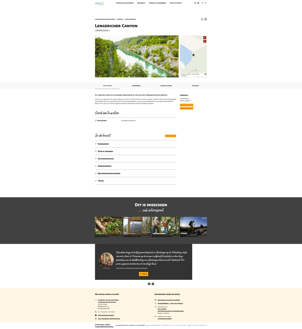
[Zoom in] (182, 37)
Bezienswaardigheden (130, 19)
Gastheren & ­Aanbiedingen (157, 3)
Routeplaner (141, 3)
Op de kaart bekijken (170, 136)
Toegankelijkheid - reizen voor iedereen (170, 303)
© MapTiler (188, 74)
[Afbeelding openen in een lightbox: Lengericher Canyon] (137, 56)
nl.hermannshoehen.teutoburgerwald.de (105, 19)
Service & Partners (176, 3)
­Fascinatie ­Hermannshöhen (125, 3)
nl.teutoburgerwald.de (165, 318)
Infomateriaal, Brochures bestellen (169, 300)
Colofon (107, 324)
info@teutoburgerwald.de (106, 315)
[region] (193, 56)
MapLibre (183, 74)
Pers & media (162, 309)
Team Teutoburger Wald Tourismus (109, 318)
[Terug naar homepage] (99, 3)
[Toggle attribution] (205, 74)
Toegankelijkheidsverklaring (104, 327)
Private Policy (99, 324)
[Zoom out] (182, 39)
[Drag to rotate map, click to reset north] (182, 42)
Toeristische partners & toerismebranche (171, 311)
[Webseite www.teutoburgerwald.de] (130, 325)
